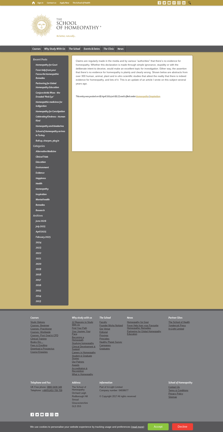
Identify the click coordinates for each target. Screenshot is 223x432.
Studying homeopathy (83, 343)
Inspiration (155, 96)
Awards (75, 365)
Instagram (179, 3)
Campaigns (105, 345)
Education (41, 162)
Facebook (159, 3)
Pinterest (174, 3)
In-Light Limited (176, 328)
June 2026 (41, 221)
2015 (38, 290)
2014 (38, 296)
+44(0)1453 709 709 (52, 390)
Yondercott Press (177, 325)
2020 (38, 264)
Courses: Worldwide (40, 332)
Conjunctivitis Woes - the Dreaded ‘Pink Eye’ (48, 94)
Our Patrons (78, 361)
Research (40, 210)
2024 (38, 242)
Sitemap (172, 397)
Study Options (37, 322)
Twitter (164, 3)
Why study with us (82, 317)
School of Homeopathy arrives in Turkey (50, 133)
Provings (103, 335)
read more (137, 426)
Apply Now (64, 2)
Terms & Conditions (178, 390)
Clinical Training (38, 338)
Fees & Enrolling (38, 345)
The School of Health (81, 2)
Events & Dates (92, 49)
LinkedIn (184, 3)
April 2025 (41, 231)
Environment (42, 167)
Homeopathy (142, 96)
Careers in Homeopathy (84, 352)
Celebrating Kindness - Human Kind (50, 118)
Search (189, 3)
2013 (38, 301)
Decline (182, 426)
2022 (38, 253)
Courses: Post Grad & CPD (44, 335)
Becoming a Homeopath (78, 338)
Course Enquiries (39, 352)
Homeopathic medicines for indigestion (49, 104)
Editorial (103, 332)
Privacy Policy (175, 393)
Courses (36, 49)
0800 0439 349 (54, 387)
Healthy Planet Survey (110, 342)
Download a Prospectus (42, 348)
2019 (38, 269)
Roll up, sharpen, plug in (47, 140)
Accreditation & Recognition (79, 369)
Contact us (51, 2)
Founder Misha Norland (111, 325)
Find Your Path (79, 328)
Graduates (104, 348)
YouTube (169, 3)
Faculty (103, 322)
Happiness (41, 178)
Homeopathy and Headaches (50, 126)
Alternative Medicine (46, 151)
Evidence (40, 172)
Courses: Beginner (39, 325)
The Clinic (108, 49)
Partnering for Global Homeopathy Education (47, 85)
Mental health (43, 199)
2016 (38, 285)
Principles (104, 338)
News (121, 49)
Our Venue (104, 328)
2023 (38, 247)
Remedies (40, 205)
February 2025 (43, 237)
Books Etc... (36, 342)
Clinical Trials (42, 156)
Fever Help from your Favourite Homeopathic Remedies (47, 74)
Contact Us (174, 387)
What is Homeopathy (82, 374)
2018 (38, 274)
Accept (158, 426)
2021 (38, 258)
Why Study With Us (54, 49)
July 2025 (40, 226)
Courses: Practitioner (41, 328)
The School (74, 49)
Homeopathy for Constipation (50, 111)
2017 (38, 280)
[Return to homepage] (33, 3)
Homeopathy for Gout (46, 64)
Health (39, 183)
